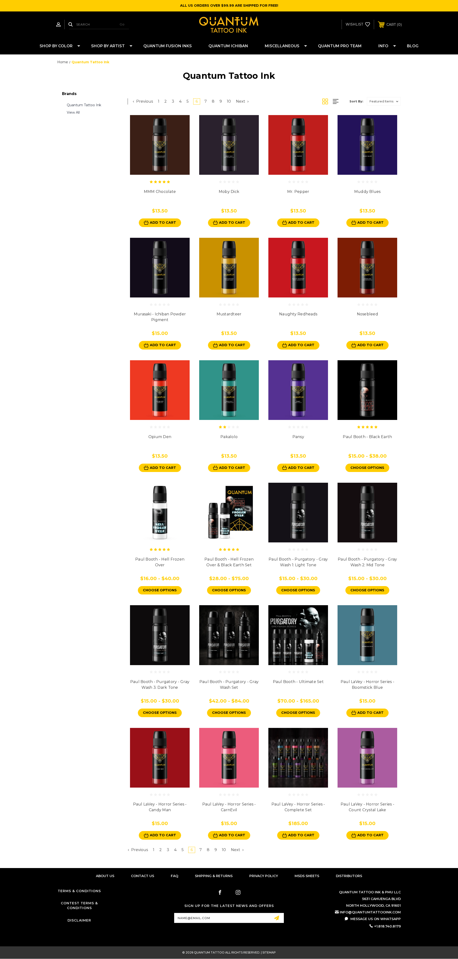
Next (241, 101)
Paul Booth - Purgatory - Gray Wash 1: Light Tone (298, 562)
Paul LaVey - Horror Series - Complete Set (298, 807)
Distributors (349, 876)
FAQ (174, 876)
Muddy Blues (367, 191)
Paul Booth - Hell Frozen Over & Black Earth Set (229, 562)
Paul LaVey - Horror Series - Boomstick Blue (367, 684)
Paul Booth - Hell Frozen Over (159, 562)
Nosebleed (367, 314)
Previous (144, 101)
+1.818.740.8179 (387, 926)
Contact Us (142, 876)
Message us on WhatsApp (375, 919)
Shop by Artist (108, 46)
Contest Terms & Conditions (79, 905)
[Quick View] (154, 172)
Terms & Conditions (79, 891)
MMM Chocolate (160, 191)
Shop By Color (56, 46)
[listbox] (384, 101)
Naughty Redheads (298, 314)
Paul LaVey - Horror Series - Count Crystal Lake (367, 807)
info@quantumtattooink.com (370, 912)
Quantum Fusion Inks (167, 46)
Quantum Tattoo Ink (84, 105)
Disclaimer (79, 920)
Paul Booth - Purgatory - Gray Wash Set (229, 684)
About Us (105, 876)
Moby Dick (229, 191)
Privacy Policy (263, 876)
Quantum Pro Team (340, 46)
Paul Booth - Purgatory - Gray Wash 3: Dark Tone (159, 684)
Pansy (298, 436)
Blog (412, 46)
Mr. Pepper (298, 191)
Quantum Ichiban (228, 46)
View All (73, 112)
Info (383, 46)
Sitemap (269, 952)
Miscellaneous (282, 46)
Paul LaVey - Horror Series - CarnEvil (229, 807)
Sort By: (356, 101)
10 (229, 101)
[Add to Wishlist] (165, 172)
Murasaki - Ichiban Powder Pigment (160, 317)
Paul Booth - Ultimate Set (298, 681)
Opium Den (159, 436)
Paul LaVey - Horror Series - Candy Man (160, 807)
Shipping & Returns (214, 876)
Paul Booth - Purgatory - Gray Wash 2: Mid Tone (367, 562)
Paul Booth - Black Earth (367, 436)
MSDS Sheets (307, 876)
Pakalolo (229, 436)
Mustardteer (229, 314)
